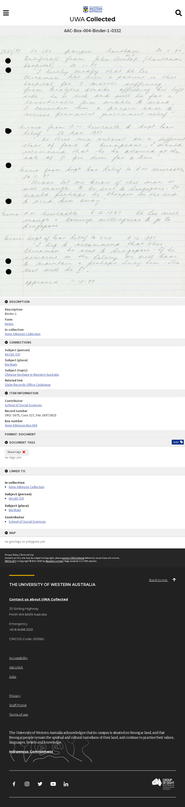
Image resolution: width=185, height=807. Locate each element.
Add (175, 442)
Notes (9, 324)
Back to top (158, 580)
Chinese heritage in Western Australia (32, 374)
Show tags (14, 452)
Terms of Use (26, 554)
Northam (15, 510)
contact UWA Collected (73, 557)
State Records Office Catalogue (28, 384)
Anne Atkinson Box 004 (21, 425)
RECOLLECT (10, 561)
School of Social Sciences (27, 521)
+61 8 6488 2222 (21, 629)
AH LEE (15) (16, 498)
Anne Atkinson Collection (26, 487)
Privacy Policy (12, 554)
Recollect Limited (54, 561)
